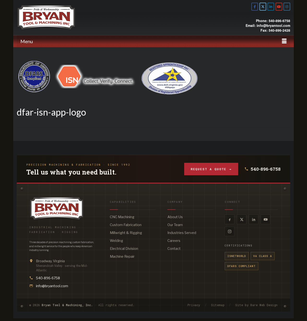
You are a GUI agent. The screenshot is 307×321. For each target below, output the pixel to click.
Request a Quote (211, 169)
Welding (116, 241)
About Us (175, 217)
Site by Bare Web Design (256, 305)
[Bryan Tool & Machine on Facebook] (254, 7)
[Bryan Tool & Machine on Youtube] (279, 7)
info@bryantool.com (52, 286)
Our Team (175, 225)
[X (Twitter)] (241, 219)
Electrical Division (124, 248)
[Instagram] (229, 231)
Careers (173, 241)
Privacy (194, 305)
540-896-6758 (266, 169)
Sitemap (217, 305)
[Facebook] (229, 219)
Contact (174, 248)
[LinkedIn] (253, 219)
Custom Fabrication (126, 225)
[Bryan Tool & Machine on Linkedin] (270, 7)
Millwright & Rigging (126, 233)
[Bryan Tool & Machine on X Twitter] (263, 7)
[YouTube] (265, 219)
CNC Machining (122, 217)
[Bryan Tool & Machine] (60, 17)
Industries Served (181, 233)
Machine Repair (122, 256)
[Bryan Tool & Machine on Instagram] (286, 7)
